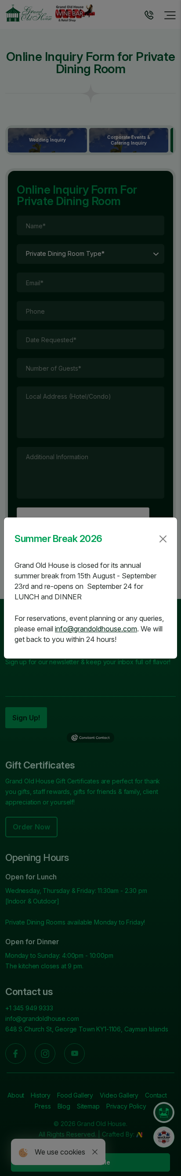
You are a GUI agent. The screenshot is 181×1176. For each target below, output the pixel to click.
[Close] (163, 539)
